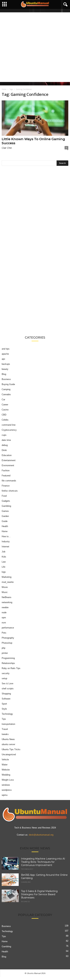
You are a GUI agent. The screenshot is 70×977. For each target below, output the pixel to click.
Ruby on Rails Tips (11, 668)
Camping (6, 389)
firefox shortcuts (10, 491)
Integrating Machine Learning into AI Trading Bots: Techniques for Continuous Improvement (43, 862)
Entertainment (8, 460)
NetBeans (6, 597)
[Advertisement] (35, 47)
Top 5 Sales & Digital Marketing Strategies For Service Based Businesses (39, 894)
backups (6, 364)
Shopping (6, 693)
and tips (6, 349)
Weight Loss (8, 780)
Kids (4, 556)
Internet (5, 546)
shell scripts (8, 688)
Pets (4, 633)
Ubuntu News (8, 739)
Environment (8, 465)
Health (5, 526)
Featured (6, 475)
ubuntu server (8, 744)
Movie (5, 587)
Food (4, 496)
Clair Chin (7, 147)
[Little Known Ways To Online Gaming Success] (35, 118)
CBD (4, 414)
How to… (6, 536)
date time (6, 440)
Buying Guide (8, 384)
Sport (4, 703)
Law (4, 562)
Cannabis (6, 394)
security (6, 673)
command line (8, 425)
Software (6, 698)
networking (7, 602)
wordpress (7, 790)
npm (4, 617)
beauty (5, 369)
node (4, 612)
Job (3, 551)
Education (7, 455)
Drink (4, 450)
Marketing (6, 577)
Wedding (6, 774)
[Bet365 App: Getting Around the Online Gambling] (10, 879)
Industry (6, 541)
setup (4, 678)
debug (5, 445)
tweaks (5, 734)
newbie (5, 607)
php (3, 648)
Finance (6, 485)
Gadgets (6, 501)
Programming (8, 658)
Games (5, 511)
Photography (8, 638)
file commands (9, 480)
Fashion (6, 470)
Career (5, 404)
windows (6, 785)
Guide (4, 521)
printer (5, 653)
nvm (4, 622)
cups (4, 435)
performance (8, 627)
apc (3, 359)
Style (4, 709)
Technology (7, 714)
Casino (5, 409)
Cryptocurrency (9, 430)
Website (6, 769)
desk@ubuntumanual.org (41, 834)
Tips (4, 719)
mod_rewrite (8, 582)
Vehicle (5, 759)
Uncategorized (9, 754)
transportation (8, 724)
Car (3, 399)
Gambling (6, 506)
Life (3, 567)
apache (5, 354)
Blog (4, 374)
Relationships (8, 663)
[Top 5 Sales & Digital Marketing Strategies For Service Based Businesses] (10, 896)
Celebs (5, 420)
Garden (5, 516)
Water (4, 764)
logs (4, 572)
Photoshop (7, 643)
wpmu (4, 795)
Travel (5, 729)
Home (4, 89)
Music (5, 592)
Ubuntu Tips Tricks (11, 749)
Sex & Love (7, 683)
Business (6, 379)
